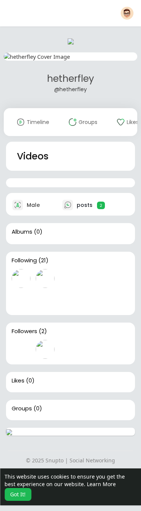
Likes (18, 381)
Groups (22, 408)
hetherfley (70, 78)
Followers (24, 331)
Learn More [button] (101, 484)
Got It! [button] (18, 494)
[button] (127, 13)
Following (24, 260)
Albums (22, 232)
